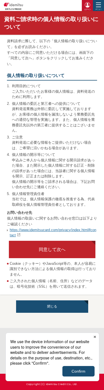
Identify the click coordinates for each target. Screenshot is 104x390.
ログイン (87, 5)
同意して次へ (52, 249)
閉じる (52, 306)
